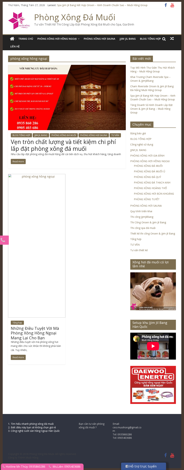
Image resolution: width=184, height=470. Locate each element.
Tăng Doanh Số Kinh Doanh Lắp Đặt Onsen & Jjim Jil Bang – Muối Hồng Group (151, 108)
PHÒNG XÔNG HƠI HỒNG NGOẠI (57, 38)
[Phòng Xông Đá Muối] (19, 14)
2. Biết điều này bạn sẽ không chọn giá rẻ (32, 427)
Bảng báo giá (138, 133)
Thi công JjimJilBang (141, 216)
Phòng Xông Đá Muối (75, 17)
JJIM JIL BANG (127, 38)
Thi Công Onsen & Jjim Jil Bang (148, 222)
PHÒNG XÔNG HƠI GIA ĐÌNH (147, 155)
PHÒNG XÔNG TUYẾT (147, 199)
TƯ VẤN (115, 135)
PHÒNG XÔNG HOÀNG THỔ (150, 188)
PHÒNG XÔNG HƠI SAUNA (99, 38)
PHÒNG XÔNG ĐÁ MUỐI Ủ (149, 171)
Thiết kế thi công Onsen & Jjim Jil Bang (152, 233)
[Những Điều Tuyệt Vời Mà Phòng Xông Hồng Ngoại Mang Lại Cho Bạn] (36, 176)
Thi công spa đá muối (142, 228)
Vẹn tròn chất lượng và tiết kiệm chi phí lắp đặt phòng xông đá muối (63, 145)
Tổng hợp (17, 322)
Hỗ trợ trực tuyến (142, 466)
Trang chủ (25, 38)
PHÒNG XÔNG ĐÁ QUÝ (147, 177)
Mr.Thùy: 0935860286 (30, 467)
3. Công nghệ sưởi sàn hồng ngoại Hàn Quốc (34, 430)
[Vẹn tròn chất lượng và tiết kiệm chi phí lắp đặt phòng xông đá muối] (67, 67)
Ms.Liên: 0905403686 (66, 467)
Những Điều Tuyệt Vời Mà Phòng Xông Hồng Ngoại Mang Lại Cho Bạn (35, 332)
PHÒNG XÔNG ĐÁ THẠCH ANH (152, 182)
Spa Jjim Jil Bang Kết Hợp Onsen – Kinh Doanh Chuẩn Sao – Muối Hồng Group (102, 5)
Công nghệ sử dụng (141, 144)
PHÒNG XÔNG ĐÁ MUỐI (64, 135)
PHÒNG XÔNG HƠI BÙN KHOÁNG (154, 193)
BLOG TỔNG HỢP (150, 38)
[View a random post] (172, 38)
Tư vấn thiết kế (139, 250)
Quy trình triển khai (141, 211)
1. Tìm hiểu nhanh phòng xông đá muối (31, 423)
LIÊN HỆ (15, 46)
